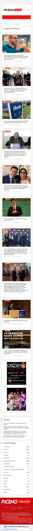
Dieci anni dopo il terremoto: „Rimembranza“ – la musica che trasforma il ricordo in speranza (15, 436)
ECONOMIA (6, 458)
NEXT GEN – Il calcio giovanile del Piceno (13, 469)
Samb (4, 483)
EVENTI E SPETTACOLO (9, 461)
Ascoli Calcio (6, 446)
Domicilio (5, 455)
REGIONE (5, 478)
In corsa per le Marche (8, 466)
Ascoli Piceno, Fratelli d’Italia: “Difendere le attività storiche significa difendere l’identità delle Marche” (16, 352)
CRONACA (6, 449)
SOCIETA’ (13, 509)
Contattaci (30, 521)
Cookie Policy (15, 516)
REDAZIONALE (7, 475)
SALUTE (5, 481)
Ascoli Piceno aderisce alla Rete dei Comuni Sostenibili (16, 321)
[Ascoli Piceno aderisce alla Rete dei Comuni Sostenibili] (16, 309)
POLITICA (7, 35)
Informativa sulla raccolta (9, 529)
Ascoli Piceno (8, 61)
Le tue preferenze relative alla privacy (17, 526)
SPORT (5, 492)
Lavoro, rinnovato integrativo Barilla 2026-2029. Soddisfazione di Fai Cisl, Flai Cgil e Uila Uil (16, 121)
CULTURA (5, 452)
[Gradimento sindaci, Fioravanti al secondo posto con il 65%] (16, 207)
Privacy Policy (9, 516)
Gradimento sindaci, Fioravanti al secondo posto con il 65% (15, 219)
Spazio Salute (6, 489)
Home (6, 24)
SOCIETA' (5, 486)
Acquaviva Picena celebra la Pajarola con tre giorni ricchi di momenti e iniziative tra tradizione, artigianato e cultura (16, 428)
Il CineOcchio (6, 463)
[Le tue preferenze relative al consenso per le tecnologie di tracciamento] (30, 528)
